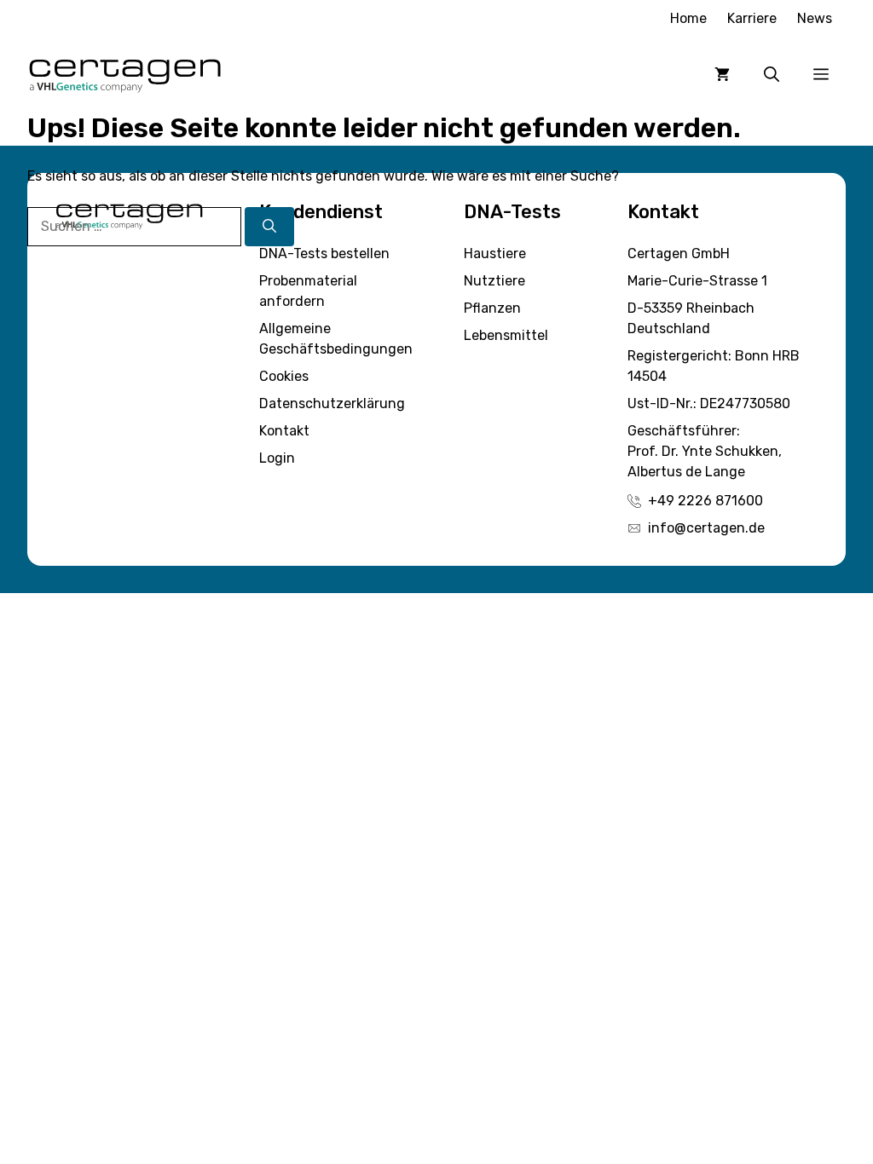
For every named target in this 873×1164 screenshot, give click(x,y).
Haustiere (495, 253)
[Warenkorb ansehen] (722, 74)
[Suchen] (269, 226)
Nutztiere (494, 281)
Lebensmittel (506, 335)
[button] (771, 74)
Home (688, 18)
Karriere (752, 18)
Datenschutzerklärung (332, 403)
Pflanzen (492, 308)
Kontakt (284, 431)
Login (277, 458)
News (814, 18)
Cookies (284, 376)
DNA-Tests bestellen (324, 253)
